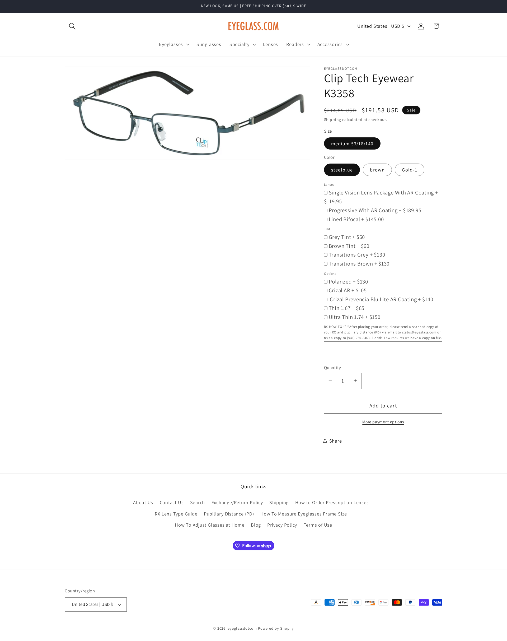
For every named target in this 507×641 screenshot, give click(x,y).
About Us (143, 502)
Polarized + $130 (348, 281)
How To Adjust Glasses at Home (210, 525)
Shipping (332, 119)
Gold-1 (409, 169)
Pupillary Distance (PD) (229, 513)
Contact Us (172, 502)
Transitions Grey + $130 (357, 254)
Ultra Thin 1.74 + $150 (355, 316)
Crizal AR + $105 (348, 290)
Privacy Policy (282, 525)
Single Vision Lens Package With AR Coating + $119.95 (381, 197)
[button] (72, 26)
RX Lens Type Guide (176, 513)
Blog (256, 525)
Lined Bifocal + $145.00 (356, 218)
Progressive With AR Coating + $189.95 (375, 209)
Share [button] (335, 440)
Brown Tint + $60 (349, 245)
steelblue (342, 169)
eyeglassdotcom (242, 628)
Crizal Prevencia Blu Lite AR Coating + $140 (381, 299)
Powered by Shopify (276, 628)
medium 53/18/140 (352, 143)
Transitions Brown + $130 (359, 263)
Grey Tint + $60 (347, 236)
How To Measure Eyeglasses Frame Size (303, 513)
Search (197, 502)
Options (330, 273)
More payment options (383, 421)
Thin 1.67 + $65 (347, 308)
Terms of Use (318, 525)
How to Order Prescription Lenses (332, 502)
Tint (327, 229)
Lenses (329, 184)
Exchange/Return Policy (237, 502)
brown (377, 169)
